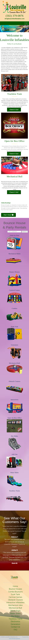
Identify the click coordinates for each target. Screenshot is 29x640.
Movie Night (15, 611)
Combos (14, 308)
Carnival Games (14, 290)
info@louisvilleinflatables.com (14, 19)
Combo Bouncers (15, 592)
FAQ (15, 630)
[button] (2, 28)
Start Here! (7, 215)
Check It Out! (14, 110)
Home (15, 586)
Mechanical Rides (15, 254)
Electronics (15, 621)
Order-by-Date (14, 235)
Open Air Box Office (14, 418)
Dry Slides (14, 436)
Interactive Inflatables (15, 602)
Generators (14, 345)
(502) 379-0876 (14, 15)
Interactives (14, 400)
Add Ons (14, 454)
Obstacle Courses (14, 381)
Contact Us (15, 627)
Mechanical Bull (14, 363)
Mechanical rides (15, 605)
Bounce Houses (14, 272)
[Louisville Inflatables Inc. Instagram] (4, 23)
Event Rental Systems (14, 638)
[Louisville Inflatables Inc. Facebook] (2, 23)
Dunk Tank (14, 327)
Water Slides (14, 472)
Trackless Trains (14, 491)
